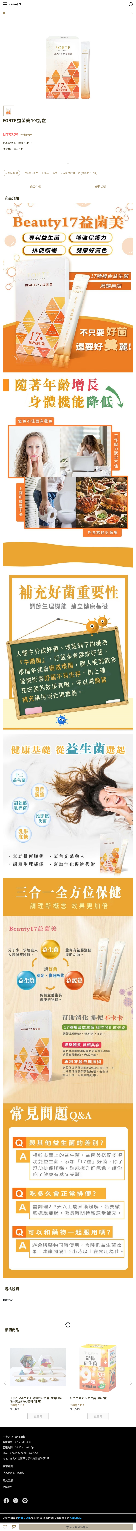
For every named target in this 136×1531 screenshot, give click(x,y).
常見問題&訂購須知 (13, 1472)
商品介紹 (35, 186)
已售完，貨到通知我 (76, 1527)
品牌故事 (8, 1487)
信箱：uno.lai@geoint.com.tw (20, 1453)
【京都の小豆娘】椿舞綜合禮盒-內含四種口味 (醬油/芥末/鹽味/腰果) (37, 1399)
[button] (131, 1383)
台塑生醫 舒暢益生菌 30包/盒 (88, 1398)
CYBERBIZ (76, 1517)
